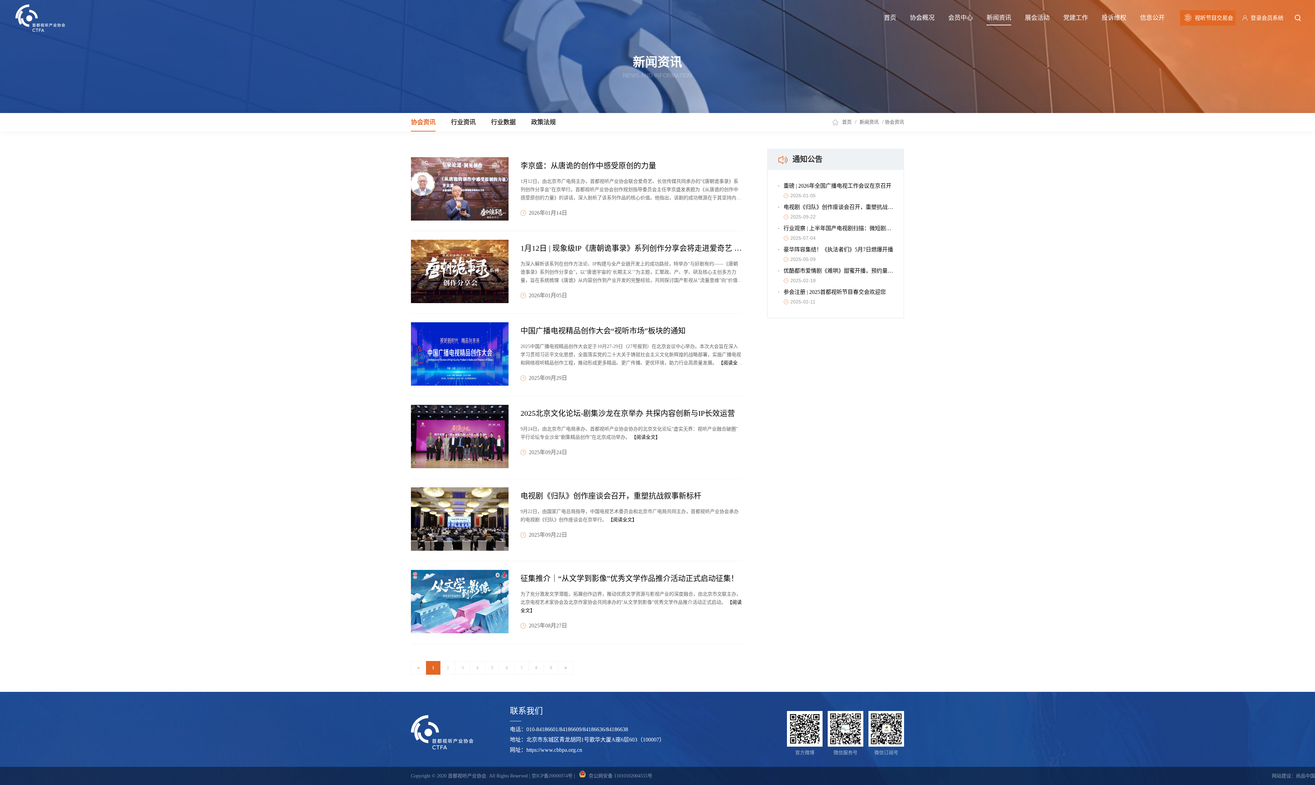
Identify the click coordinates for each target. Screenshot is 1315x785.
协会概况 (922, 17)
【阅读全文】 (645, 437)
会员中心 (960, 17)
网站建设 (1281, 775)
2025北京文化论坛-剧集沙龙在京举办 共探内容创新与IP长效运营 (628, 413)
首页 (890, 17)
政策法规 (543, 122)
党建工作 (1075, 17)
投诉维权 (1114, 17)
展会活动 (1037, 17)
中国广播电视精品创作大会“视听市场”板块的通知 (603, 330)
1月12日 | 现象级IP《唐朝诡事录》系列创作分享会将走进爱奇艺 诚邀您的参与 (650, 248)
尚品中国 (1305, 775)
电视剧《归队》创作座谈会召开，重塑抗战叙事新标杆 (611, 495)
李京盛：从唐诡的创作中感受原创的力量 (588, 165)
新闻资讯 (999, 17)
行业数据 (503, 122)
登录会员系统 (1267, 18)
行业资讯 (463, 122)
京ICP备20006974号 (552, 775)
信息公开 (1152, 17)
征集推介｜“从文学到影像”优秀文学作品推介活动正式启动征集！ (629, 578)
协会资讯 (423, 122)
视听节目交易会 (1214, 18)
